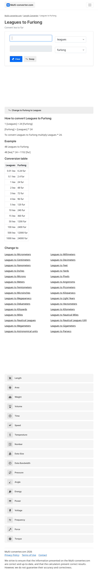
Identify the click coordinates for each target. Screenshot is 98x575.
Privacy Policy (12, 555)
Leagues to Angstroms (63, 281)
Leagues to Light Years (63, 298)
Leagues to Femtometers (18, 287)
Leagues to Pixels (60, 276)
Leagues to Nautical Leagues (20, 320)
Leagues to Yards (60, 270)
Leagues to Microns (15, 276)
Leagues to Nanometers (18, 265)
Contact (43, 555)
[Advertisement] (49, 86)
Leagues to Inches (14, 270)
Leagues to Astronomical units (21, 331)
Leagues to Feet (59, 265)
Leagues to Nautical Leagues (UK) (69, 320)
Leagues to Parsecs (61, 331)
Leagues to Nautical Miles (64, 314)
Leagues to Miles (14, 314)
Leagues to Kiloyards (16, 309)
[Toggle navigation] (89, 5)
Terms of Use (29, 555)
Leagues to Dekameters (17, 303)
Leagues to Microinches (17, 292)
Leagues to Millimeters (63, 254)
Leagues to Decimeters (63, 259)
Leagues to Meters (15, 281)
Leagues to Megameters (18, 325)
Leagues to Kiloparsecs (63, 292)
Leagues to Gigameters (63, 325)
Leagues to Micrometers (18, 254)
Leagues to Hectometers (64, 303)
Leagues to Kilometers (63, 309)
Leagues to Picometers (63, 287)
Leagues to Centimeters (17, 259)
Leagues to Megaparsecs (18, 298)
